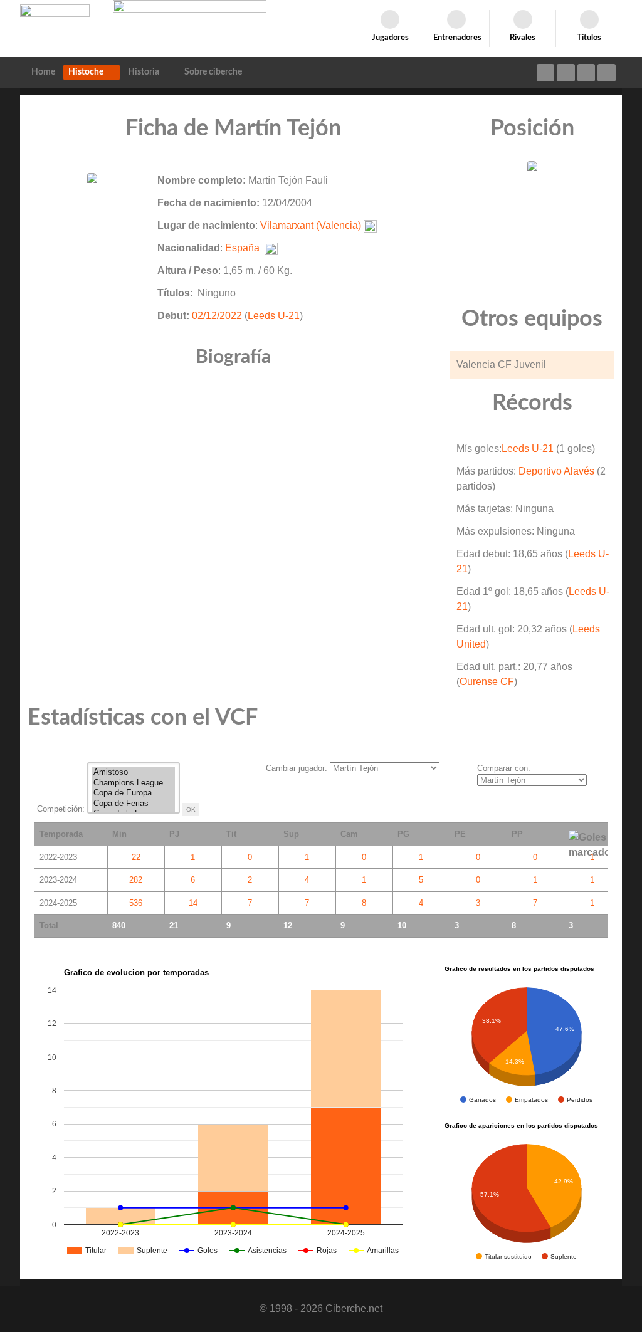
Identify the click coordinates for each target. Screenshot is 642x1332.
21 (173, 925)
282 (135, 879)
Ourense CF (487, 681)
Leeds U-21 (274, 315)
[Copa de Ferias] (133, 804)
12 (287, 925)
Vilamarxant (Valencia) (310, 225)
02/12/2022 (217, 315)
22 (136, 857)
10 (401, 925)
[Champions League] (133, 783)
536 (135, 903)
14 (193, 903)
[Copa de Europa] (133, 793)
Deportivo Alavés (556, 471)
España (242, 248)
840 (118, 925)
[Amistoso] (133, 772)
